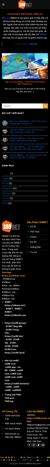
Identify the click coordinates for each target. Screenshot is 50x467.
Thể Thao (7, 193)
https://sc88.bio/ (14, 336)
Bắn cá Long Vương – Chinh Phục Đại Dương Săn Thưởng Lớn (25, 83)
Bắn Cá (6, 173)
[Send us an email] (43, 445)
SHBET (8, 302)
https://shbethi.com (15, 315)
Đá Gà (5, 183)
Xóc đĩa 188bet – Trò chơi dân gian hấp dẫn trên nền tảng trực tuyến (27, 147)
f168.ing (9, 401)
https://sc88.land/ (15, 352)
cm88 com (10, 363)
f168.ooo (9, 398)
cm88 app (10, 367)
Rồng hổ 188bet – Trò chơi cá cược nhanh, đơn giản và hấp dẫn (27, 139)
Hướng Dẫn (7, 188)
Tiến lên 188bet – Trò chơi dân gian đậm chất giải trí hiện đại (27, 130)
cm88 (9, 386)
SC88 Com (10, 349)
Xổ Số (5, 203)
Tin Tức (5, 198)
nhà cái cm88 (12, 360)
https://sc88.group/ (15, 323)
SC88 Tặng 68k (14, 326)
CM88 (12, 370)
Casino (5, 178)
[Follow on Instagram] (34, 445)
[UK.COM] (25, 4)
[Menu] (3, 4)
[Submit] (45, 105)
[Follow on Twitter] (38, 445)
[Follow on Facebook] (29, 445)
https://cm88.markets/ (17, 383)
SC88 (9, 339)
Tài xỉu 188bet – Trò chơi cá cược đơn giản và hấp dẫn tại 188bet (28, 156)
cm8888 (16, 390)
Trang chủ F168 (13, 394)
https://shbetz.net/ (15, 305)
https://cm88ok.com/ (13, 275)
